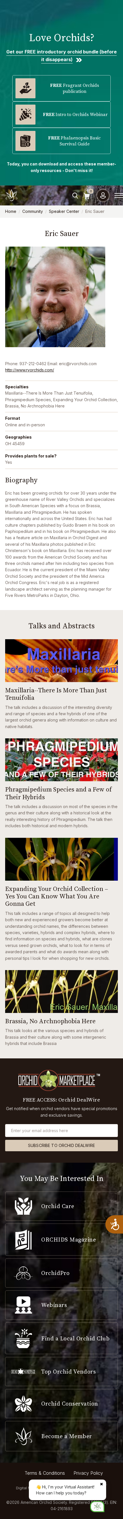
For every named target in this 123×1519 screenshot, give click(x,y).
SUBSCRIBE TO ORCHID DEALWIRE (61, 1145)
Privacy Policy (88, 1473)
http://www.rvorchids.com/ (29, 369)
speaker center (64, 211)
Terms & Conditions (45, 1473)
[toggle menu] (118, 195)
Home (10, 211)
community (32, 211)
